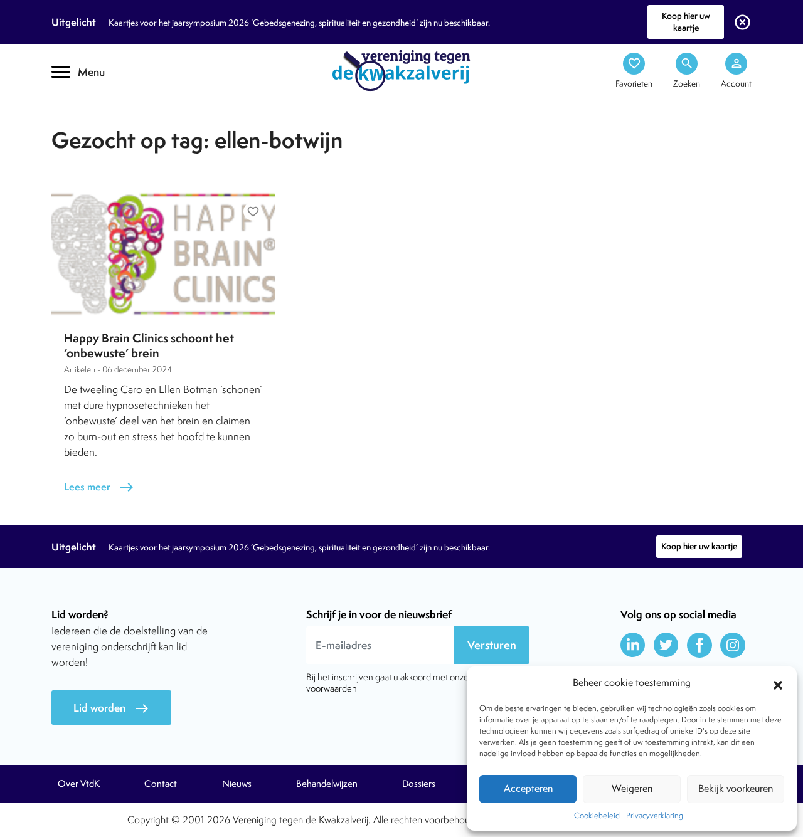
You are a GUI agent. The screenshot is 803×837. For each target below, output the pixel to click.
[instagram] (732, 645)
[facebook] (699, 645)
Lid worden (111, 708)
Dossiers (418, 783)
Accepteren (528, 788)
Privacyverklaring (654, 815)
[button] (778, 683)
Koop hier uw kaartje (686, 21)
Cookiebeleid (597, 815)
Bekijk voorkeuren (735, 788)
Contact (160, 783)
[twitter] (666, 645)
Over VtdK (79, 783)
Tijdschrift (94, 110)
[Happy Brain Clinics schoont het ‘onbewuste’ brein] (163, 255)
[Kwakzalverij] (401, 69)
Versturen (491, 645)
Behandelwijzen (327, 783)
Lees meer (99, 487)
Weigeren (632, 788)
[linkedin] (633, 645)
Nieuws (237, 783)
